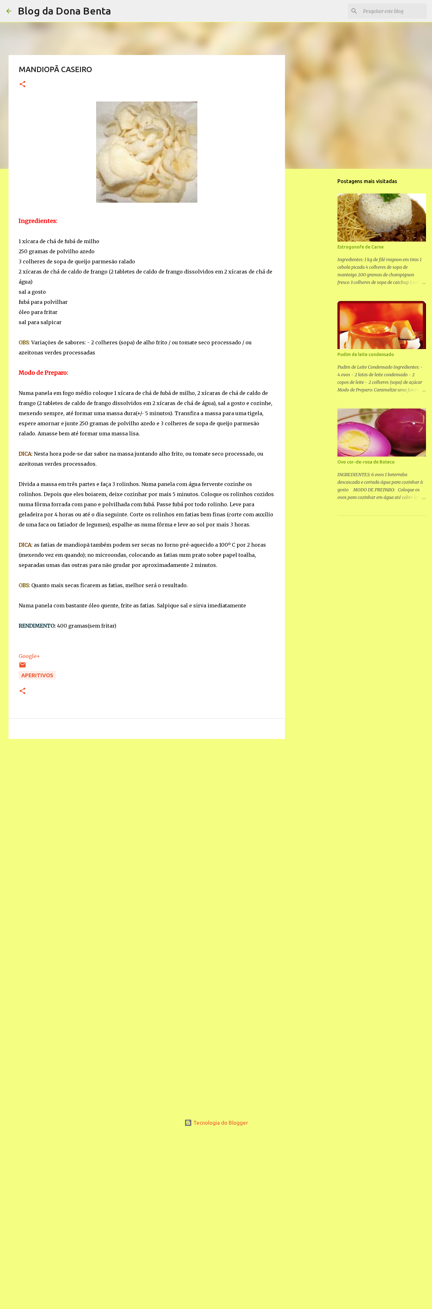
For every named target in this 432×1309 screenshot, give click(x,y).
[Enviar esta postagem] (22, 667)
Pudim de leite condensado (365, 354)
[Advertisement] (146, 785)
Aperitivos (37, 675)
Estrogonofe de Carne (360, 246)
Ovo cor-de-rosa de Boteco (366, 461)
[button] (22, 84)
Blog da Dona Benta (64, 10)
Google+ (29, 656)
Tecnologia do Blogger (220, 1123)
